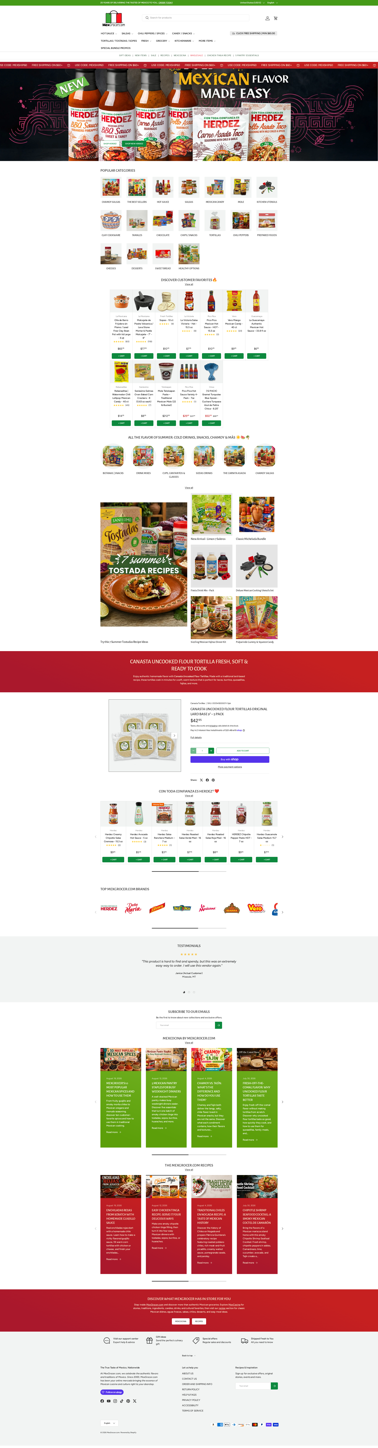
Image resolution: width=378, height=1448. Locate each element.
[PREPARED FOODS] (266, 220)
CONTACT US (189, 1378)
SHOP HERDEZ (110, 144)
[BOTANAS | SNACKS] (113, 456)
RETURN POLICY (190, 1389)
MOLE (241, 202)
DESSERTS (137, 268)
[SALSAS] (189, 187)
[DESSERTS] (137, 253)
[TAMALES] (137, 220)
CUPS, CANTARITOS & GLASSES (174, 475)
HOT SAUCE (107, 33)
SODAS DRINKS (204, 473)
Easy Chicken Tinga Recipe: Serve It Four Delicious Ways (166, 1214)
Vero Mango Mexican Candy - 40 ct (234, 324)
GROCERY (161, 40)
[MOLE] (240, 187)
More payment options (230, 766)
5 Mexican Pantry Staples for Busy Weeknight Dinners (166, 1087)
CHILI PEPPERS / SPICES (151, 33)
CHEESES (111, 268)
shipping (213, 726)
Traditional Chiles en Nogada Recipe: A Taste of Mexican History (211, 1216)
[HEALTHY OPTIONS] (189, 253)
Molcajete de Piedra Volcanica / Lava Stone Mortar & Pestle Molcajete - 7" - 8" (143, 329)
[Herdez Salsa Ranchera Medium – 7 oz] (164, 814)
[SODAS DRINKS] (204, 456)
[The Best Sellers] (137, 187)
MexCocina (234, 1304)
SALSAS (126, 33)
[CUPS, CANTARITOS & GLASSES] (174, 456)
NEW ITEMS (141, 55)
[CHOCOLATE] (163, 220)
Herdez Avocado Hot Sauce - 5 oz (139, 836)
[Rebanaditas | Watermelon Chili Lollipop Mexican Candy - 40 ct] (121, 372)
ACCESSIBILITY (190, 1405)
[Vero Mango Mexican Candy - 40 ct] (234, 301)
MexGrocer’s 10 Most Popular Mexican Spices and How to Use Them (120, 1089)
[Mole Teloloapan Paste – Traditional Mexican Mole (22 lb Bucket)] (166, 372)
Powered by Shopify (128, 1432)
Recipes (199, 1321)
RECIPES (165, 55)
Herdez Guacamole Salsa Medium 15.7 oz (267, 838)
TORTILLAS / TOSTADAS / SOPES (119, 40)
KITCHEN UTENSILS (267, 202)
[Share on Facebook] (207, 780)
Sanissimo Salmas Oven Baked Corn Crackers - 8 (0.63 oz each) (144, 396)
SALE (153, 55)
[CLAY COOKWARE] (111, 220)
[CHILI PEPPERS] (240, 220)
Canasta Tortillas (197, 703)
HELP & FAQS (189, 1394)
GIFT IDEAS (125, 55)
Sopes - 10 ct (166, 320)
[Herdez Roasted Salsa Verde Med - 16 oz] (190, 814)
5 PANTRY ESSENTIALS (247, 55)
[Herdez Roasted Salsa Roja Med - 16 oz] (215, 814)
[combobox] (195, 17)
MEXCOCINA (180, 55)
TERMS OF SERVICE (192, 1410)
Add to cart (243, 751)
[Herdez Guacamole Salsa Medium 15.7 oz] (267, 814)
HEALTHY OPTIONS (189, 268)
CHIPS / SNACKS (189, 235)
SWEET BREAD (163, 268)
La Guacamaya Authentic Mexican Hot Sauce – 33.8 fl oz (256, 325)
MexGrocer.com (154, 1304)
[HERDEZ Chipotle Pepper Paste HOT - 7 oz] (241, 814)
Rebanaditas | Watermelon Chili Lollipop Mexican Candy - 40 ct (121, 396)
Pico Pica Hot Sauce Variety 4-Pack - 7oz (189, 394)
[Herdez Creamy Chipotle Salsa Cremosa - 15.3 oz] (113, 814)
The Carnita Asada (234, 473)
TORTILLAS (215, 235)
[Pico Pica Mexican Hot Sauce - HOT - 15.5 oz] (211, 301)
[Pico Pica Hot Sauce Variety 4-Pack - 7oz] (189, 372)
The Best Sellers (137, 202)
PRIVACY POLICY (191, 1400)
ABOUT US (187, 1373)
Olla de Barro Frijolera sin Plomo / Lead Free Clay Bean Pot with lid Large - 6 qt (121, 329)
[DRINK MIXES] (143, 456)
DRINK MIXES (143, 473)
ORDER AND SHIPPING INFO (197, 1384)
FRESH (145, 40)
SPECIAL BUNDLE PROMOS (116, 48)
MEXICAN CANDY (215, 202)
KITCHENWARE (183, 40)
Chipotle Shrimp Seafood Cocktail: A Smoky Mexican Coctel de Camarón (257, 1216)
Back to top (187, 1355)
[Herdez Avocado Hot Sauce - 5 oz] (138, 814)
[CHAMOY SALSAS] (111, 187)
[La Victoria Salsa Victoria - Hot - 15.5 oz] (189, 301)
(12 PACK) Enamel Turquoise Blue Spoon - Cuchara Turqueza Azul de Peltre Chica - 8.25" (211, 400)
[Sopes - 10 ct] (166, 301)
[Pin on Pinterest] (213, 780)
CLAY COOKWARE (111, 235)
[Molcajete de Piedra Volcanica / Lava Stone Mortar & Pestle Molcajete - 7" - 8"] (144, 301)
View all (189, 284)
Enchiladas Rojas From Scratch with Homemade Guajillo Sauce (120, 1216)
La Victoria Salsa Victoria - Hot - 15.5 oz (188, 324)
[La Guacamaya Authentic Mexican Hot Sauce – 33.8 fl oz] (256, 301)
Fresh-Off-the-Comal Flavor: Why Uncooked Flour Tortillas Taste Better (256, 1091)
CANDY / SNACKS (182, 33)
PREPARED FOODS (267, 235)
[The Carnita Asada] (234, 456)
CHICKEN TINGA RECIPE (219, 55)
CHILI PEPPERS (241, 235)
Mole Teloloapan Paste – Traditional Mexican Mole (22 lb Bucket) (166, 398)
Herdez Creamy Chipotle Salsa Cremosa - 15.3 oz (113, 838)
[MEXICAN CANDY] (215, 187)
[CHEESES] (111, 253)
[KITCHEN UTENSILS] (266, 187)
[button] (276, 18)
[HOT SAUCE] (163, 187)
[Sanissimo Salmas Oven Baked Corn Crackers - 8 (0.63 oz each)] (144, 372)
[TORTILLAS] (215, 220)
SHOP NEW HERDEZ (134, 144)
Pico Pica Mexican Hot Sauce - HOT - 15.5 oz (211, 325)
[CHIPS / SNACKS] (189, 220)
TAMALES (137, 235)
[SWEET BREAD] (163, 253)
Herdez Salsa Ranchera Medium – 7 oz (164, 838)
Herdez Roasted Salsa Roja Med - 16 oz (216, 838)
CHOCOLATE (163, 235)
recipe (222, 1308)
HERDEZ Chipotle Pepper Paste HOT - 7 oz (241, 838)
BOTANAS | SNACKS (113, 473)
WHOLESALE (196, 55)
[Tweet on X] (201, 780)
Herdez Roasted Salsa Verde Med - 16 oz (190, 838)
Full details (196, 737)
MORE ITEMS (206, 40)
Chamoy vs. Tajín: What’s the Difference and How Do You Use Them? (209, 1091)
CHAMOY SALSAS (111, 202)
